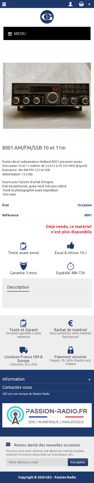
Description (18, 287)
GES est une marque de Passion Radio (25, 393)
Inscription (77, 462)
